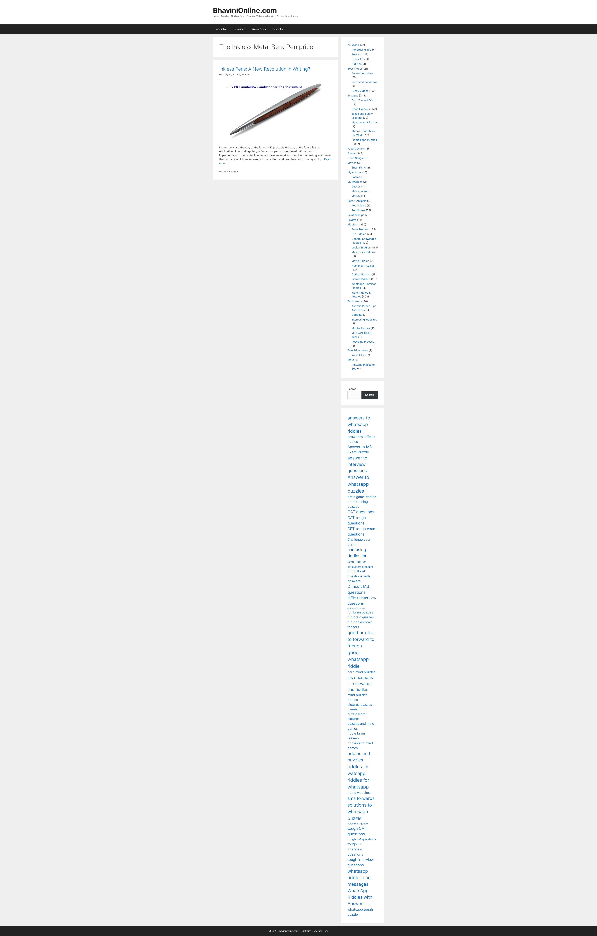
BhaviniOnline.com (245, 10)
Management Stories (364, 122)
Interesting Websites (364, 319)
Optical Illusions (361, 274)
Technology (354, 301)
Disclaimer (239, 29)
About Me (221, 29)
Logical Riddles (361, 247)
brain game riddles (361, 497)
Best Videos (355, 68)
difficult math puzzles (356, 608)
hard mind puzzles (361, 672)
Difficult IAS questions (358, 589)
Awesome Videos (362, 73)
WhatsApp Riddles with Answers (359, 897)
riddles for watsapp (358, 770)
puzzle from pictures (356, 716)
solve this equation (358, 823)
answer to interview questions (357, 464)
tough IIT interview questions (355, 849)
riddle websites (359, 793)
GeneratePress (320, 930)
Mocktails (357, 196)
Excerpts (352, 95)
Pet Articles (359, 205)
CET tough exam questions (361, 531)
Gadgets (357, 314)
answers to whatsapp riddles (358, 424)
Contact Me (278, 29)
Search (351, 389)
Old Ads (357, 64)
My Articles (354, 172)
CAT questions (360, 511)
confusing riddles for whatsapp (357, 555)
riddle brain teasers (356, 735)
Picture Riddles (361, 279)
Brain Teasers (360, 229)
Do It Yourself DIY (362, 100)
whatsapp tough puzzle (360, 911)
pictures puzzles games (359, 707)
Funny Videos (360, 90)
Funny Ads (358, 59)
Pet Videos (358, 210)
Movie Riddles (360, 260)
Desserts (357, 186)
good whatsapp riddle (358, 659)
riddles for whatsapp (358, 783)
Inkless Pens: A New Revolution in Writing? (264, 69)
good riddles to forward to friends (360, 639)
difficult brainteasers (360, 566)
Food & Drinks (356, 148)
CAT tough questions (356, 520)
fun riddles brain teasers (360, 624)
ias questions (360, 677)
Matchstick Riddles (363, 252)
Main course (359, 191)
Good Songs (355, 158)
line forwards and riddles (359, 686)
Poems (356, 177)
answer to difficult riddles (361, 439)
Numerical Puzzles (363, 265)
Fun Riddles (359, 234)
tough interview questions (360, 862)
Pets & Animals (356, 200)
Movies (351, 162)
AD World (353, 45)
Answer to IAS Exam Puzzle (359, 449)
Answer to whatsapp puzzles (358, 484)
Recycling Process (363, 341)
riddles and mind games (360, 745)
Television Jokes (357, 350)
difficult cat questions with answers (358, 576)
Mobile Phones (361, 328)
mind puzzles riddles (357, 697)
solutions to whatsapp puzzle (359, 811)
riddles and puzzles (358, 757)
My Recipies (354, 181)
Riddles (352, 224)
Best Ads (357, 54)
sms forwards (361, 798)
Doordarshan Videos (364, 82)
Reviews (352, 219)
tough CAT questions (356, 831)
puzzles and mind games (360, 726)
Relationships (355, 215)
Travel (351, 359)
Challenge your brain (358, 542)
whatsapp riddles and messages (359, 877)
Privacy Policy (258, 29)
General (352, 153)
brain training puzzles (357, 504)
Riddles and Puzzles (364, 139)
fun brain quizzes (360, 617)
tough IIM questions (361, 839)
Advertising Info (361, 49)
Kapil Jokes (359, 355)
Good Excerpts (230, 171)
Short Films (359, 167)
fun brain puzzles (360, 612)
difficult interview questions (361, 601)
